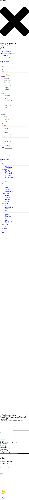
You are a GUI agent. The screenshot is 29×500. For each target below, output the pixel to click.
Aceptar (1, 53)
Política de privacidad (4, 492)
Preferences (6, 53)
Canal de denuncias (3, 491)
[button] (14, 21)
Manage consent (2, 499)
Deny (3, 53)
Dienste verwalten (4, 50)
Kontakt (2, 490)
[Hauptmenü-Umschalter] (1, 161)
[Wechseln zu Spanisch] (3, 66)
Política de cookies (4, 54)
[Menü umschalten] (15, 72)
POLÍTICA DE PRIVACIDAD (5, 55)
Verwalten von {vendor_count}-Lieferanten (7, 51)
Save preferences (10, 53)
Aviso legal (3, 493)
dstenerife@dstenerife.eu (5, 459)
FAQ (2, 495)
